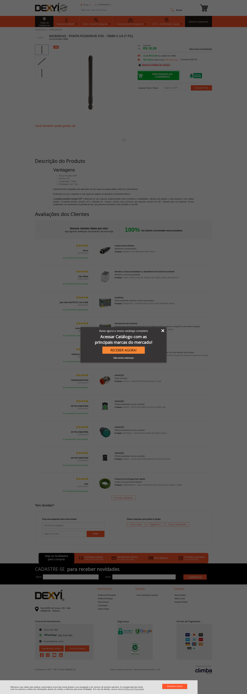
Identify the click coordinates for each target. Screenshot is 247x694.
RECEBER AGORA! (123, 350)
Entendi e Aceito (175, 686)
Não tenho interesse (123, 358)
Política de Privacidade (134, 689)
